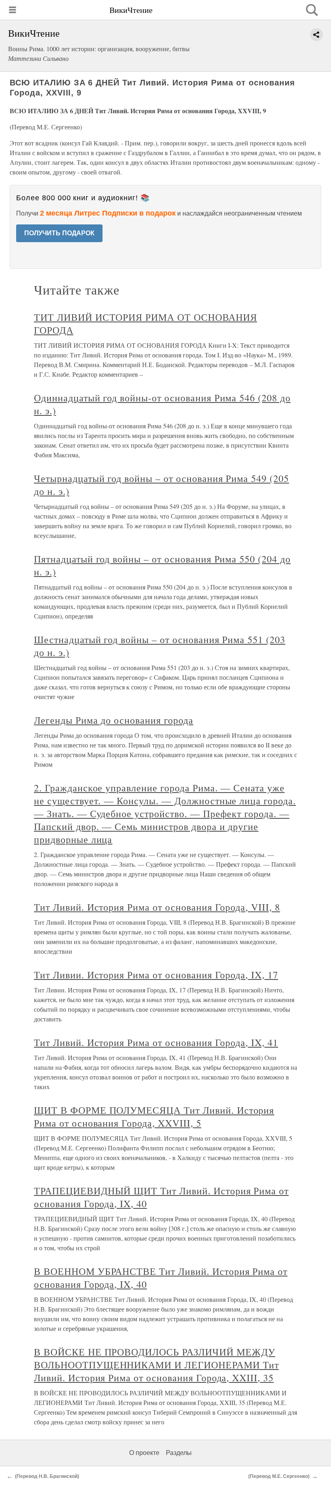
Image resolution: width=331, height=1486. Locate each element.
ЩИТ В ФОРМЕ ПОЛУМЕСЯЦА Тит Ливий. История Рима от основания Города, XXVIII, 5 (154, 1116)
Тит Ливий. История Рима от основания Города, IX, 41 (156, 1042)
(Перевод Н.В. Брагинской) (47, 1476)
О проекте (144, 1452)
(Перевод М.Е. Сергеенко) (279, 1476)
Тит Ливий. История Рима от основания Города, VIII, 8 (157, 907)
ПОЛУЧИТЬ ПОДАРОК (59, 233)
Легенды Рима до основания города (113, 720)
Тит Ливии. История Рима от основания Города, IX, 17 (156, 974)
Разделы (179, 1452)
